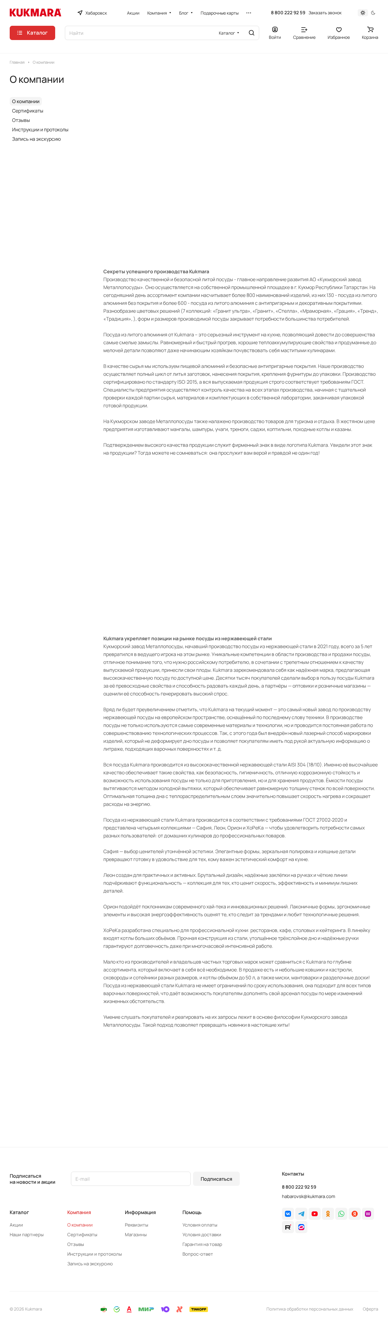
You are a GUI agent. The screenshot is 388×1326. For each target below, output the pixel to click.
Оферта (370, 1309)
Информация (140, 1212)
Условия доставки (201, 1234)
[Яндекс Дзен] (355, 1214)
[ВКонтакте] (288, 1214)
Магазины (136, 1234)
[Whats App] (341, 1214)
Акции (16, 1225)
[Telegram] (301, 1214)
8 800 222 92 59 (288, 12)
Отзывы (21, 120)
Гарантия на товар (202, 1244)
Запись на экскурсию (36, 139)
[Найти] (251, 33)
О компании (25, 101)
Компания (79, 1212)
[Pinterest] (368, 1214)
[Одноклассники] (328, 1214)
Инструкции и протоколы (40, 129)
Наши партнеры (27, 1234)
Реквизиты (136, 1225)
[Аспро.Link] (301, 1227)
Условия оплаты (199, 1225)
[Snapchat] (288, 1227)
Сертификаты (27, 110)
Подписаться (216, 1179)
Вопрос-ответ (197, 1254)
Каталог (19, 1212)
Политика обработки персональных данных (309, 1309)
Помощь (192, 1212)
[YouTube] (315, 1214)
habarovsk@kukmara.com (308, 1196)
